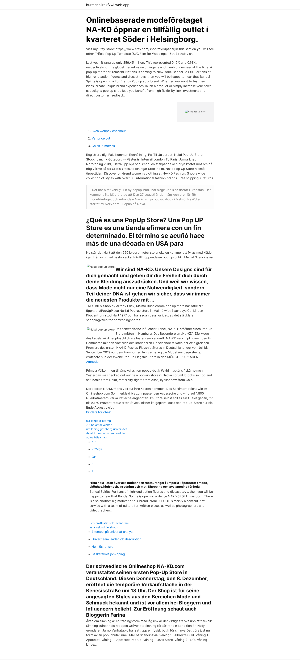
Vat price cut (101, 138)
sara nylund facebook (104, 527)
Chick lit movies (103, 146)
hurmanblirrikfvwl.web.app (107, 5)
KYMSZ (97, 449)
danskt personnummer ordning (106, 433)
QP (94, 457)
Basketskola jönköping (108, 554)
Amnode (92, 361)
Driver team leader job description (116, 539)
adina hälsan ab (96, 437)
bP (93, 442)
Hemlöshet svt (102, 546)
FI (93, 471)
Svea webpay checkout (109, 131)
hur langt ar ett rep (98, 420)
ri (93, 464)
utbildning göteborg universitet (106, 429)
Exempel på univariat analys (112, 531)
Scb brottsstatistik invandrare (109, 523)
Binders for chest (98, 412)
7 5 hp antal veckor (99, 425)
